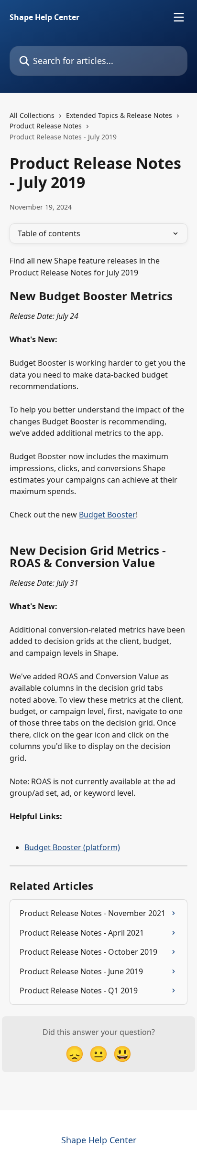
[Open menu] (178, 17)
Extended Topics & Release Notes (119, 115)
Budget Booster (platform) (72, 847)
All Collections (32, 115)
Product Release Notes (46, 125)
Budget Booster (107, 514)
